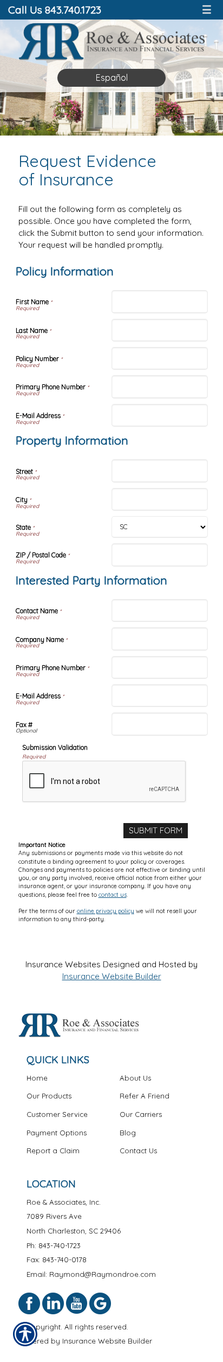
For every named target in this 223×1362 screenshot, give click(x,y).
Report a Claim (53, 1150)
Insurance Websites (63, 964)
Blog (128, 1132)
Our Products (49, 1095)
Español (112, 77)
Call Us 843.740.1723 (54, 9)
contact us (113, 894)
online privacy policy (105, 911)
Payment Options (57, 1132)
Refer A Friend (144, 1095)
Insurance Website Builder (111, 976)
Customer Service (57, 1114)
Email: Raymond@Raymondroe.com (91, 1274)
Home (37, 1078)
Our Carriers (141, 1114)
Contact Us (138, 1150)
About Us (135, 1078)
